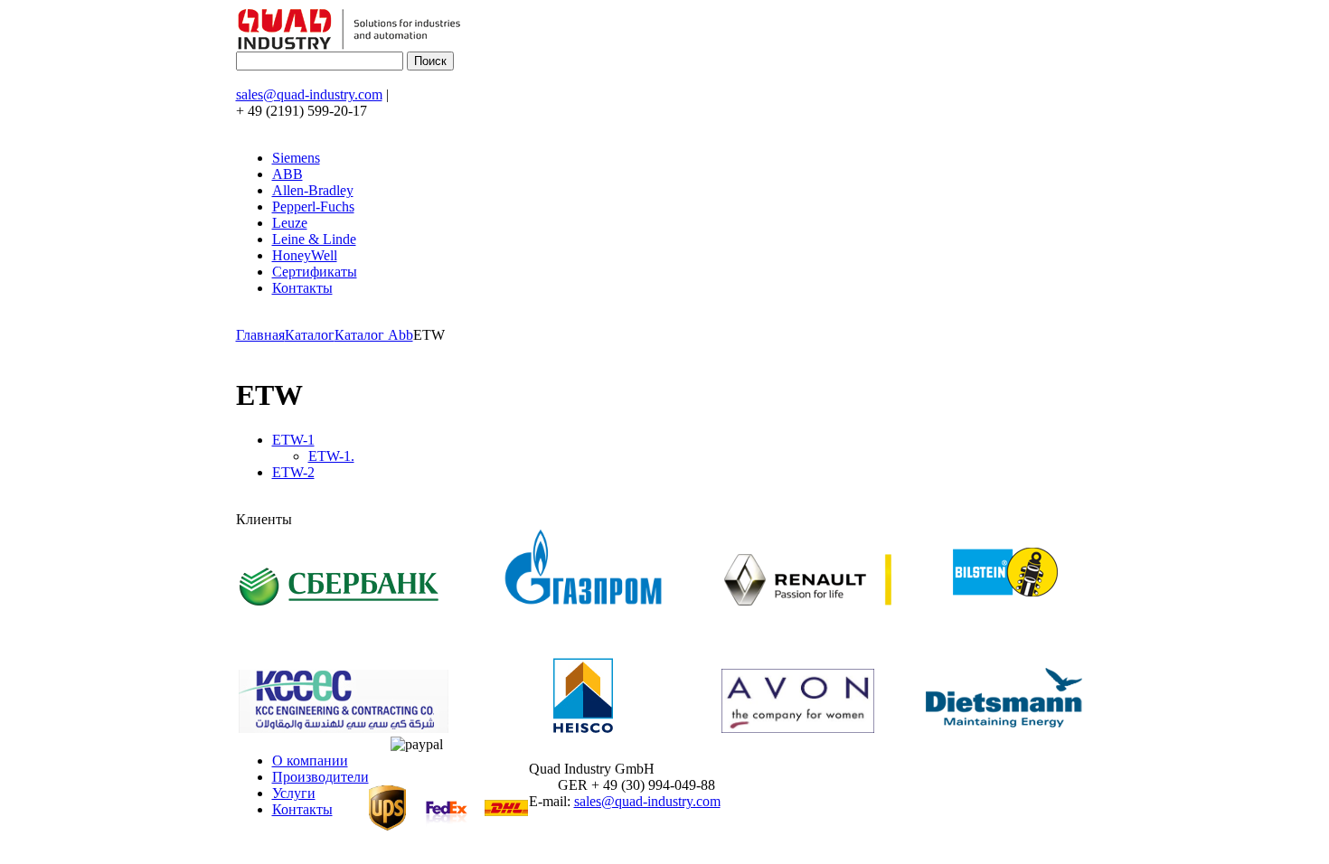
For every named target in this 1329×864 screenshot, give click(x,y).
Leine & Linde (314, 239)
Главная (260, 335)
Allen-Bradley (312, 190)
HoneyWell (304, 255)
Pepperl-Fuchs (313, 206)
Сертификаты (314, 271)
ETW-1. (331, 456)
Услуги (294, 793)
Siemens (296, 157)
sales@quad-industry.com (309, 94)
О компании (310, 760)
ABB (287, 174)
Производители (320, 776)
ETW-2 (293, 472)
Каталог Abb (374, 335)
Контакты (302, 288)
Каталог (310, 335)
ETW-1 (293, 439)
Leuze (289, 222)
